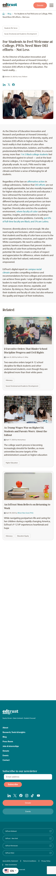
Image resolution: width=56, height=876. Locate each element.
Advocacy (9, 380)
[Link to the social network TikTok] (32, 795)
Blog (9, 14)
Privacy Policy (45, 861)
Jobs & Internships (11, 746)
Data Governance (11, 865)
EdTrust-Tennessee (11, 846)
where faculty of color (27, 211)
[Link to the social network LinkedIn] (9, 795)
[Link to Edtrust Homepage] (10, 5)
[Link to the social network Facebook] (21, 795)
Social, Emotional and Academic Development (20, 34)
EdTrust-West (9, 853)
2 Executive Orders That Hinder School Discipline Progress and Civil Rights (25, 350)
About (5, 727)
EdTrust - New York (11, 838)
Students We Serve (10, 28)
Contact (6, 760)
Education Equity (23, 536)
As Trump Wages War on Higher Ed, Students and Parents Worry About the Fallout (25, 431)
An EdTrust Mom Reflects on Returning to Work (27, 506)
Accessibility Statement (10, 861)
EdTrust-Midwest (11, 831)
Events (6, 755)
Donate (40, 5)
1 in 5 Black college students (34, 154)
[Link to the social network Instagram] (26, 795)
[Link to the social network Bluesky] (44, 795)
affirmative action (36, 181)
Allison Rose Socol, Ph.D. (25, 513)
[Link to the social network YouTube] (38, 795)
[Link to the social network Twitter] (15, 795)
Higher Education (12, 463)
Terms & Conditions (29, 861)
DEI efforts (40, 184)
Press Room (8, 741)
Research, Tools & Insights (14, 732)
